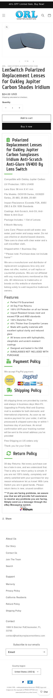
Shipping (5, 97)
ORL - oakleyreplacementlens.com (23, 687)
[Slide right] (33, 61)
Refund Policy (13, 603)
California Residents (16, 597)
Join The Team (13, 559)
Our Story (11, 546)
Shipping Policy (13, 610)
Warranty (10, 584)
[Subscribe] (44, 652)
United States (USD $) (25, 671)
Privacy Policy (13, 590)
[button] (3, 15)
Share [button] (9, 518)
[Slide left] (19, 61)
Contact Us (11, 552)
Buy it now (26, 126)
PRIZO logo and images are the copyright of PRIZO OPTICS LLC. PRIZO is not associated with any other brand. (26, 689)
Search (9, 566)
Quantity (6, 102)
